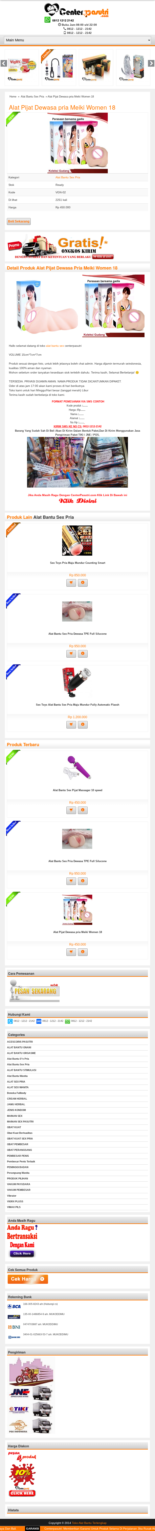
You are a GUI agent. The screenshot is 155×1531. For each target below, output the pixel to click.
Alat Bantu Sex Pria (32, 96)
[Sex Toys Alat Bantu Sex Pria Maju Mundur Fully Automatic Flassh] (77, 682)
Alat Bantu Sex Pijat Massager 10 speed (77, 790)
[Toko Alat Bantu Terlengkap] (78, 12)
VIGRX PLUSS (15, 1201)
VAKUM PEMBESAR (18, 1190)
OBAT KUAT (14, 1127)
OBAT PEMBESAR (17, 1144)
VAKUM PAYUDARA (18, 1184)
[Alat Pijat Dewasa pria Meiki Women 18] (77, 909)
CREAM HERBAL (17, 1098)
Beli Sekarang (18, 221)
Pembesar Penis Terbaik (21, 1161)
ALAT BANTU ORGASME (21, 1053)
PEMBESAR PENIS (18, 1155)
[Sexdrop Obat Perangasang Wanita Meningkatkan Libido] (59, 66)
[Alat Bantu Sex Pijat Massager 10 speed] (77, 767)
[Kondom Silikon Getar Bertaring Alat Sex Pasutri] (96, 66)
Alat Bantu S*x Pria (18, 1058)
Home (12, 96)
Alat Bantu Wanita (17, 1076)
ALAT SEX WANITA (18, 1087)
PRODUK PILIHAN (17, 1178)
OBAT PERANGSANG (19, 1150)
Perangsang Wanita (18, 1173)
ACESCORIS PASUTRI (20, 1041)
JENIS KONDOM (16, 1110)
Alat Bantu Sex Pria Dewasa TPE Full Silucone (77, 633)
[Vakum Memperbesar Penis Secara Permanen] (22, 66)
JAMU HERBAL (16, 1104)
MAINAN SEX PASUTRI (20, 1121)
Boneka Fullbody (16, 1093)
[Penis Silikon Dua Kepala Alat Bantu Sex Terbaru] (133, 66)
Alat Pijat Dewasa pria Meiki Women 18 (62, 107)
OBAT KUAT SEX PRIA (20, 1138)
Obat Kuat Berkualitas (19, 1133)
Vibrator (11, 1195)
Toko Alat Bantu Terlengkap (89, 1523)
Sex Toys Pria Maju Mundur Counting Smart (77, 562)
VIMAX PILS (14, 1207)
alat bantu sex (55, 345)
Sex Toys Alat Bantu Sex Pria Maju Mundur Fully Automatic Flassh (77, 704)
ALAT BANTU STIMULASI (21, 1070)
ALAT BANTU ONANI (19, 1047)
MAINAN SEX (14, 1116)
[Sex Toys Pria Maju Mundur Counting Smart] (77, 540)
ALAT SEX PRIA (16, 1081)
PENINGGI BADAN (17, 1167)
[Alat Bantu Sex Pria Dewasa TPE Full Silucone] (77, 611)
